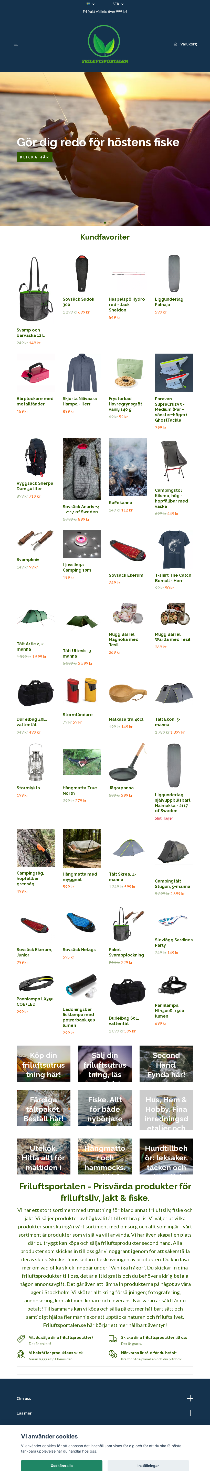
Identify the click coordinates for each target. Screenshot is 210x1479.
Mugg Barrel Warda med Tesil (172, 637)
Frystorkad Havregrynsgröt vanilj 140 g (125, 404)
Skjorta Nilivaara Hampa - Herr (80, 401)
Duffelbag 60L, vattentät (124, 1021)
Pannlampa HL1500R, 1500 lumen (169, 1011)
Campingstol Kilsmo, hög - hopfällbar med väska (171, 498)
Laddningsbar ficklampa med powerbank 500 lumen (79, 1017)
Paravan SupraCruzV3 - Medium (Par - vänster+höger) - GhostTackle (172, 409)
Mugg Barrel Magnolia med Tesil (124, 640)
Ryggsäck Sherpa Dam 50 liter (35, 486)
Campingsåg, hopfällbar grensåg (30, 878)
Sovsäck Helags (79, 949)
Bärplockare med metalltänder (35, 401)
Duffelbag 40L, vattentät (32, 722)
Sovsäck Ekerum (126, 575)
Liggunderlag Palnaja (169, 302)
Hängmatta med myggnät (80, 877)
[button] (100, 222)
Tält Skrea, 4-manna (122, 877)
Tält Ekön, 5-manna (168, 722)
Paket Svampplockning (126, 952)
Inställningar (148, 1466)
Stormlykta (28, 787)
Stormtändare (78, 714)
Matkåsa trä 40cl (126, 719)
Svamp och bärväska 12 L (31, 333)
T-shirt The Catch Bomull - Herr (173, 578)
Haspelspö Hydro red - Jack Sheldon (127, 304)
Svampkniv (28, 559)
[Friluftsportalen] (105, 44)
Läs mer (24, 1412)
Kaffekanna (120, 502)
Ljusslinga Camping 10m (77, 567)
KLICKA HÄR (34, 157)
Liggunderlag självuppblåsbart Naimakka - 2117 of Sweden (173, 802)
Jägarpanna (121, 787)
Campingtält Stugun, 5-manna (172, 884)
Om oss (24, 1398)
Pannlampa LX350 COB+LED (35, 1002)
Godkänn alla (62, 1466)
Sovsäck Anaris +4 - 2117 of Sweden (81, 509)
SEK (116, 4)
